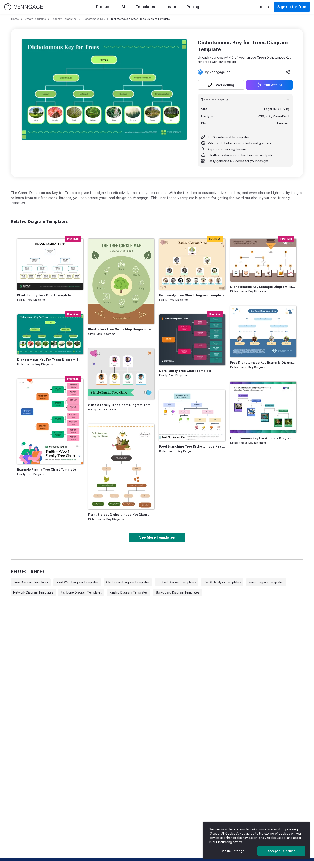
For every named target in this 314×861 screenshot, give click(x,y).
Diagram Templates (64, 18)
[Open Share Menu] (288, 72)
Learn (171, 6)
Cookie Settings (232, 851)
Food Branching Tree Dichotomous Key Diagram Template (192, 446)
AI (123, 6)
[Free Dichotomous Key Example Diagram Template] (263, 331)
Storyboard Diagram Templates (177, 592)
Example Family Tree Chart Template (46, 469)
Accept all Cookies (281, 851)
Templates (145, 6)
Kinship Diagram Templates (129, 592)
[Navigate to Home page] (23, 6)
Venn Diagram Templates (266, 582)
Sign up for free (291, 6)
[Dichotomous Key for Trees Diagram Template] (50, 334)
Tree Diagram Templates (30, 582)
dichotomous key (94, 18)
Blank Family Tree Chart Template (44, 295)
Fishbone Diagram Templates (81, 592)
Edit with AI (273, 85)
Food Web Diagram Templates (77, 582)
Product (103, 6)
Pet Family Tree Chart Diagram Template (191, 295)
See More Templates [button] (157, 537)
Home (15, 18)
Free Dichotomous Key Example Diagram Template (263, 362)
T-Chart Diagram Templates (176, 582)
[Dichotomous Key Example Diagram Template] (263, 260)
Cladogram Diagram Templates (128, 582)
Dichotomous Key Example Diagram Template (263, 287)
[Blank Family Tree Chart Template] (50, 264)
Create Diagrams (35, 18)
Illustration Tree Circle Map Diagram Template (121, 329)
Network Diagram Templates (33, 592)
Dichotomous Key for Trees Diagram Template (50, 359)
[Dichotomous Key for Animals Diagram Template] (263, 407)
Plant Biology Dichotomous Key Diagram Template (121, 514)
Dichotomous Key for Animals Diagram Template (263, 438)
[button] (221, 85)
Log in (263, 6)
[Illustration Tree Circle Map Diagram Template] (121, 281)
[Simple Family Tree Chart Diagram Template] (121, 374)
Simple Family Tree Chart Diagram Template (121, 405)
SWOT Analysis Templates (222, 582)
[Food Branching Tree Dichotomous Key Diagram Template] (192, 415)
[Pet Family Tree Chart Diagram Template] (192, 264)
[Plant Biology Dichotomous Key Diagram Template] (121, 466)
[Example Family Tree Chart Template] (50, 421)
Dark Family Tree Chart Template (185, 371)
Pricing (193, 6)
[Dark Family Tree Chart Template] (192, 339)
